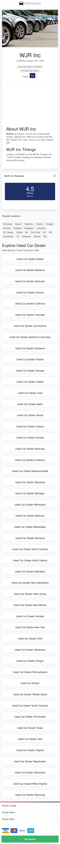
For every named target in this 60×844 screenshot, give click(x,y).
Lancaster (41, 228)
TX (17, 236)
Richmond (7, 224)
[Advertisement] (30, 105)
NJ (44, 232)
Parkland (17, 228)
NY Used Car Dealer (29, 70)
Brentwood (29, 228)
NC (45, 236)
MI (27, 232)
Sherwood (26, 236)
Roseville (29, 224)
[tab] (30, 176)
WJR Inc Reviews (14, 176)
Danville (6, 228)
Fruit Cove (35, 232)
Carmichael (8, 236)
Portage (49, 224)
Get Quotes (30, 839)
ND (50, 232)
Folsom (37, 236)
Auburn (18, 224)
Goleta (19, 232)
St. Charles (8, 232)
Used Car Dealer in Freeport (30, 66)
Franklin (39, 224)
